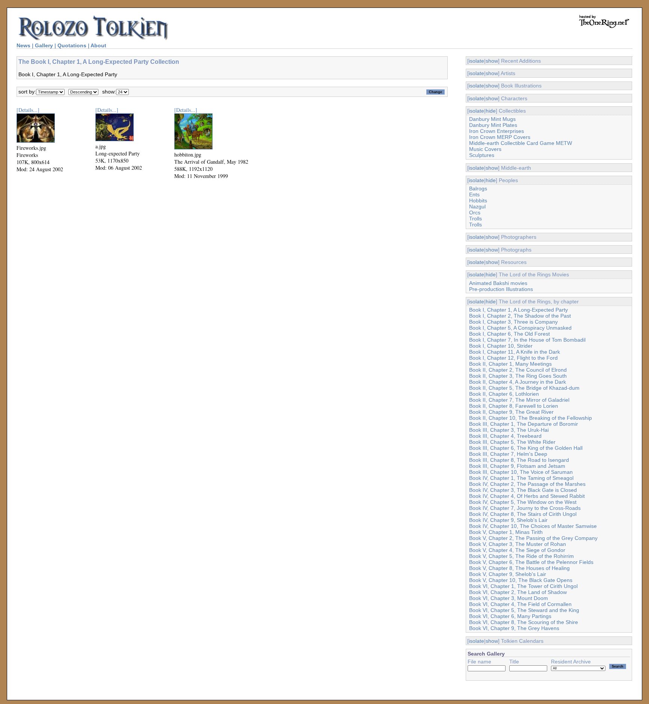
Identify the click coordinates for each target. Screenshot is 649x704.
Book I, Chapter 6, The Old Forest (509, 334)
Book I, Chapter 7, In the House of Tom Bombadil (527, 340)
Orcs (474, 213)
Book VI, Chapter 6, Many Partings (510, 616)
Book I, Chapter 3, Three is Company (513, 322)
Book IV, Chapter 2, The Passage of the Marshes (527, 484)
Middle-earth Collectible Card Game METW (520, 143)
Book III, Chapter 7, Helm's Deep (508, 454)
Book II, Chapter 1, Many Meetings (510, 364)
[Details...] (28, 109)
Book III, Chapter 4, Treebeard (505, 436)
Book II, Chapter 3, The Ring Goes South (518, 376)
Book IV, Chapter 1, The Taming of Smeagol (521, 478)
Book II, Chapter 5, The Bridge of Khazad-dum (524, 388)
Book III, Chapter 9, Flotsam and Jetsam (517, 466)
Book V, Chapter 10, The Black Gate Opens (520, 580)
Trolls (475, 219)
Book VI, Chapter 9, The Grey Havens (514, 628)
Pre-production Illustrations (501, 289)
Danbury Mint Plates (493, 125)
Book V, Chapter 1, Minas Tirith (506, 532)
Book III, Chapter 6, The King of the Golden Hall (526, 448)
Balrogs (478, 188)
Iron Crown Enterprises (496, 131)
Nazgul (477, 207)
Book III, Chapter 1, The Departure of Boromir (523, 424)
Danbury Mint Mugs (492, 119)
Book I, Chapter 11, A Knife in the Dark (514, 352)
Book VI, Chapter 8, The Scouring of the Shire (523, 622)
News (23, 45)
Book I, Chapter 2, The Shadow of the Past (520, 316)
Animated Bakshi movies (498, 283)
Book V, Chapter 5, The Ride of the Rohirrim (521, 556)
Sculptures (481, 155)
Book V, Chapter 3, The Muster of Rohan (517, 544)
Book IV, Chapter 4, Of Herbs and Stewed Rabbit (527, 496)
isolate (476, 61)
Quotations (71, 45)
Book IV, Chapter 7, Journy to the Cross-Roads (525, 508)
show (492, 61)
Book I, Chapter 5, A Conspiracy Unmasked (520, 328)
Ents (474, 194)
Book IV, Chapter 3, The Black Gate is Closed (523, 490)
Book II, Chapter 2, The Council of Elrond (518, 370)
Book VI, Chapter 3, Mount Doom (508, 598)
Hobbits (478, 200)
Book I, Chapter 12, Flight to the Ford (513, 358)
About (98, 45)
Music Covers (485, 149)
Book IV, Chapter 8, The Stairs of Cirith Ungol (523, 514)
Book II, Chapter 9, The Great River (511, 412)
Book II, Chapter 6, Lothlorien (504, 394)
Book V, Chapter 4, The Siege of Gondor (517, 550)
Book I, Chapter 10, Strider (501, 346)
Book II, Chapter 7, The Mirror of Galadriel (519, 400)
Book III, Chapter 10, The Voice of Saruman (521, 472)
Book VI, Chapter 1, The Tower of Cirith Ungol (523, 586)
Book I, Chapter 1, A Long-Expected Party (518, 310)
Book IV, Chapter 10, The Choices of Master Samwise (533, 526)
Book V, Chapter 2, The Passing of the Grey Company (533, 538)
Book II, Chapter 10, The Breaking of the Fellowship (530, 418)
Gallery (44, 45)
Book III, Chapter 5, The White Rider (512, 442)
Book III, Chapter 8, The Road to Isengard (519, 460)
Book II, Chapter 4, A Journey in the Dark (517, 382)
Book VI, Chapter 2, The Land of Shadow (518, 592)
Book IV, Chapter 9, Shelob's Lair (508, 520)
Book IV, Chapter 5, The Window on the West (523, 502)
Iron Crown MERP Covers (499, 137)
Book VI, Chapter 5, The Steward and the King (524, 610)
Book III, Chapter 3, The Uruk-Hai (509, 430)
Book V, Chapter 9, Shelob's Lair (507, 574)
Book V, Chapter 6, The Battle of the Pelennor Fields (531, 562)
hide (491, 111)
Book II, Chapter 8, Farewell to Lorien (513, 406)
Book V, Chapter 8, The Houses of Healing (519, 568)
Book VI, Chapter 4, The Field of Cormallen (520, 604)
